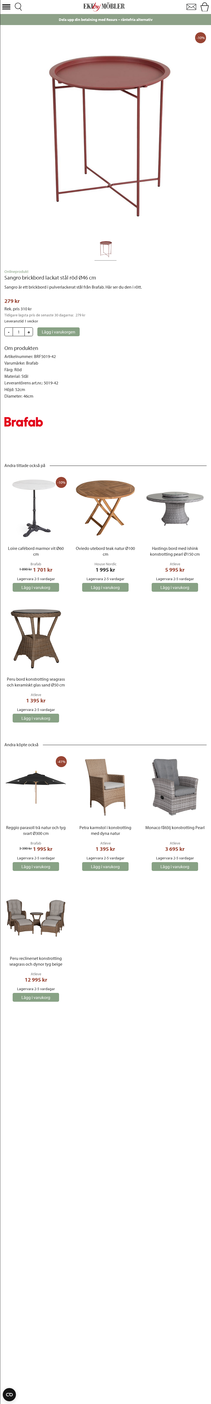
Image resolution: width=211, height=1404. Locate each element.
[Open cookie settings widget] (9, 1394)
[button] (6, 7)
